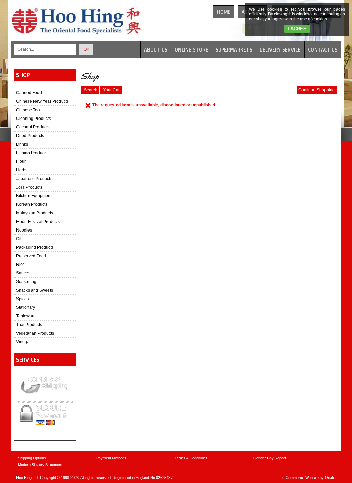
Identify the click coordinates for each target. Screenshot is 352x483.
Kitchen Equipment (34, 195)
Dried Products (30, 135)
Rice (20, 264)
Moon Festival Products (38, 221)
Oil (18, 238)
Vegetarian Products (35, 333)
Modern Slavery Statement (40, 465)
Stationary (25, 307)
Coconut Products (33, 127)
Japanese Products (34, 178)
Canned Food (29, 92)
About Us (155, 50)
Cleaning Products (33, 118)
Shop (23, 74)
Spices (22, 298)
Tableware (26, 316)
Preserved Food (31, 256)
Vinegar (23, 341)
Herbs (22, 170)
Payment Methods (111, 458)
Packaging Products (35, 247)
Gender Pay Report (269, 458)
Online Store (191, 50)
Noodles (24, 230)
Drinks (22, 144)
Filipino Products (31, 152)
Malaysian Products (34, 213)
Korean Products (31, 204)
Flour (21, 161)
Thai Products (29, 324)
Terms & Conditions (191, 458)
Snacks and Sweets (34, 290)
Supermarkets (234, 50)
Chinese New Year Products (42, 101)
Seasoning (26, 281)
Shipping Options (32, 458)
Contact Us (323, 50)
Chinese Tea (28, 110)
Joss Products (29, 187)
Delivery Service (280, 50)
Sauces (23, 273)
